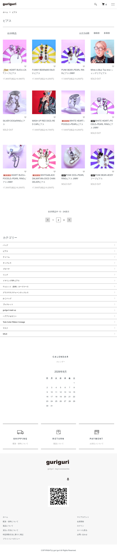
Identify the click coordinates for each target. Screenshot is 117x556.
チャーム (6, 257)
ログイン (80, 525)
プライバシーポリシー (11, 538)
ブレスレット (8, 304)
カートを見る (82, 530)
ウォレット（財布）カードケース (16, 286)
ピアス (14, 12)
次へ (69, 220)
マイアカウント (83, 517)
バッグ (5, 245)
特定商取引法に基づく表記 (13, 534)
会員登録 (80, 521)
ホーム (5, 12)
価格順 (97, 32)
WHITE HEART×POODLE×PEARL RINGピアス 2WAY (102, 124)
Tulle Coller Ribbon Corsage (14, 322)
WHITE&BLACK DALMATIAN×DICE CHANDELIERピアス (43, 178)
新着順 (107, 32)
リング (5, 274)
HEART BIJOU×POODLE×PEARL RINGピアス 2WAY (14, 178)
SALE (5, 334)
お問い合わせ (82, 534)
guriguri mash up (9, 310)
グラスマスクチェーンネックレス (16, 292)
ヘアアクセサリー (10, 316)
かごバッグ (7, 298)
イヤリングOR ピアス (12, 280)
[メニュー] (112, 4)
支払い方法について (10, 530)
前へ (47, 220)
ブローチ (6, 268)
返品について (8, 525)
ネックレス (7, 262)
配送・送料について (10, 521)
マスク (5, 328)
